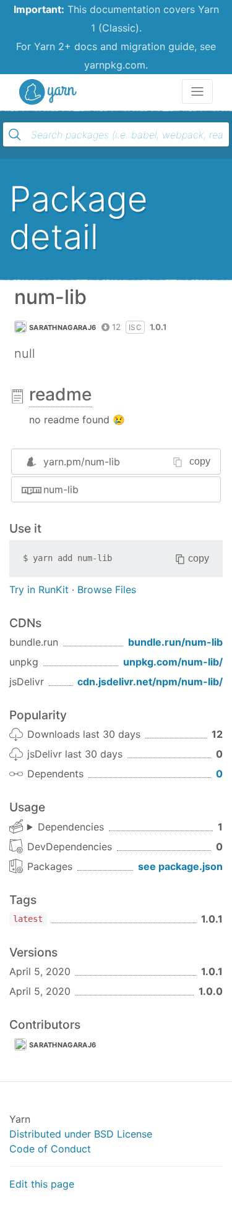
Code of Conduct (50, 1149)
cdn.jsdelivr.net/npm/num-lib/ (150, 681)
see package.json (180, 866)
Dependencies (71, 827)
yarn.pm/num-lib (81, 461)
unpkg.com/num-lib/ (173, 662)
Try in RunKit (39, 589)
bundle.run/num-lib (175, 642)
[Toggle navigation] (197, 91)
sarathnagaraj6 (62, 327)
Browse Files (106, 589)
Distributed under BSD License (80, 1134)
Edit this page (41, 1184)
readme (60, 394)
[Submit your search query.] (15, 135)
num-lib (61, 489)
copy (199, 461)
